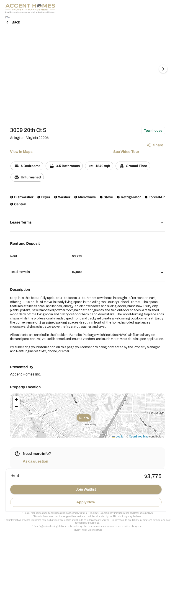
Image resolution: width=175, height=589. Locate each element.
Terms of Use (95, 530)
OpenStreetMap (139, 436)
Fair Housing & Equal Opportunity (101, 513)
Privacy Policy (80, 530)
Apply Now (85, 502)
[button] (87, 222)
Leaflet (119, 436)
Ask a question (35, 461)
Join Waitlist (86, 489)
